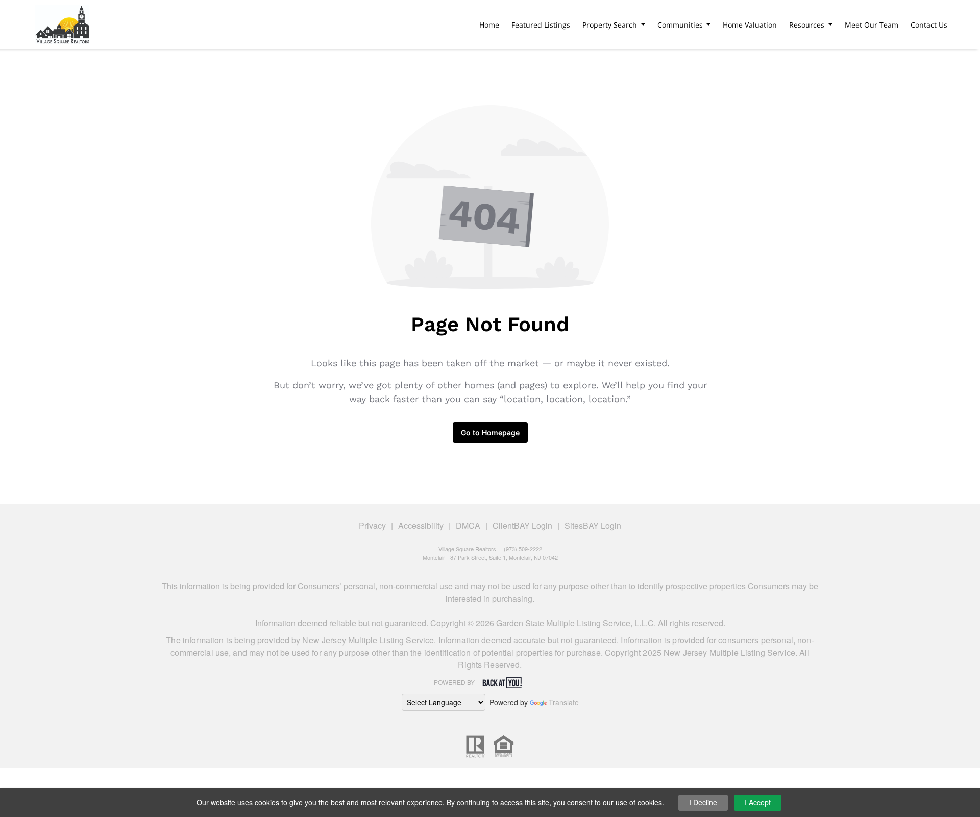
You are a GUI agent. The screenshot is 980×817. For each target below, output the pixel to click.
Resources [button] (807, 25)
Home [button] (489, 25)
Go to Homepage (490, 432)
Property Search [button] (610, 25)
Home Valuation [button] (750, 25)
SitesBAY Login (593, 525)
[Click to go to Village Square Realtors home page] (62, 23)
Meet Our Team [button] (871, 25)
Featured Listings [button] (540, 25)
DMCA (468, 525)
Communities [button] (681, 25)
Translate (564, 702)
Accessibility (421, 525)
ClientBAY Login (522, 525)
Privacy (372, 525)
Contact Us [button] (929, 25)
